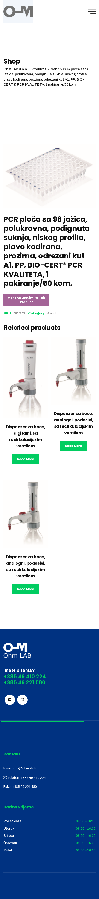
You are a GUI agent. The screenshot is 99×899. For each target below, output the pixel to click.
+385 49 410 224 (33, 778)
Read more (25, 459)
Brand (51, 313)
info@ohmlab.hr (25, 768)
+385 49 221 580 (24, 786)
